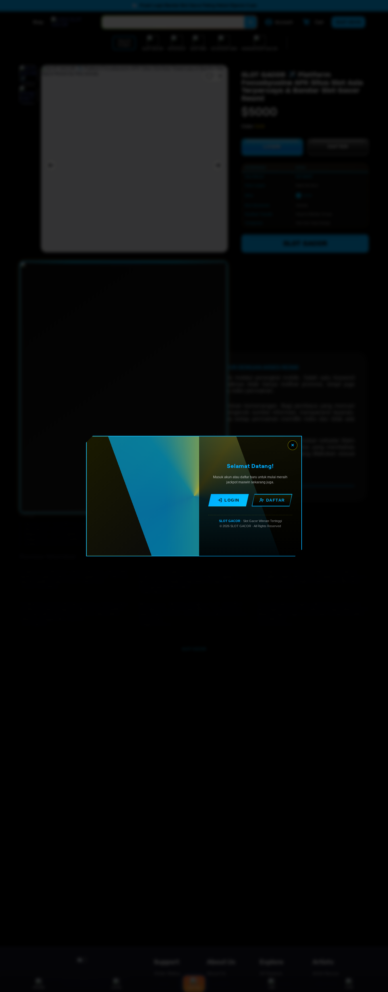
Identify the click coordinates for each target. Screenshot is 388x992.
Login (231, 500)
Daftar (275, 500)
